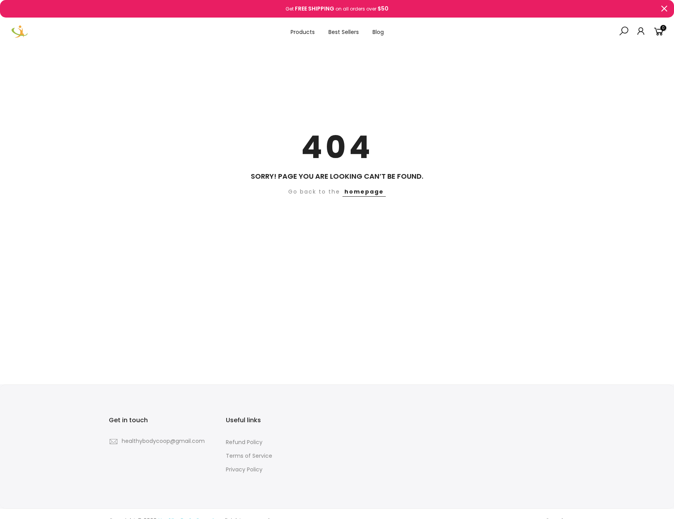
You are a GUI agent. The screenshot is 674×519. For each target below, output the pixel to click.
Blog (378, 32)
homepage (364, 192)
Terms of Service (249, 456)
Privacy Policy (244, 469)
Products (303, 32)
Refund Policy (244, 442)
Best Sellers (343, 32)
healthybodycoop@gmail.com (163, 441)
